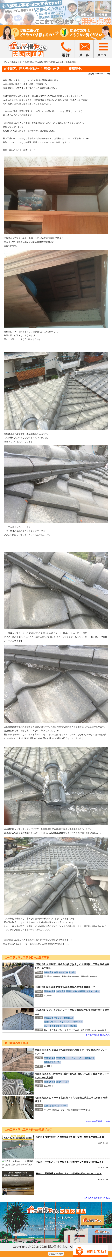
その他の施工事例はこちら (97, 1034)
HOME (6, 62)
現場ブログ (17, 62)
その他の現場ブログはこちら (96, 1198)
